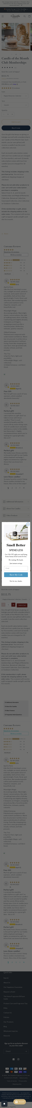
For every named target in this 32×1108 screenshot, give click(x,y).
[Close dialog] (28, 524)
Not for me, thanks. (16, 581)
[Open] (4, 1104)
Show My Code (16, 574)
